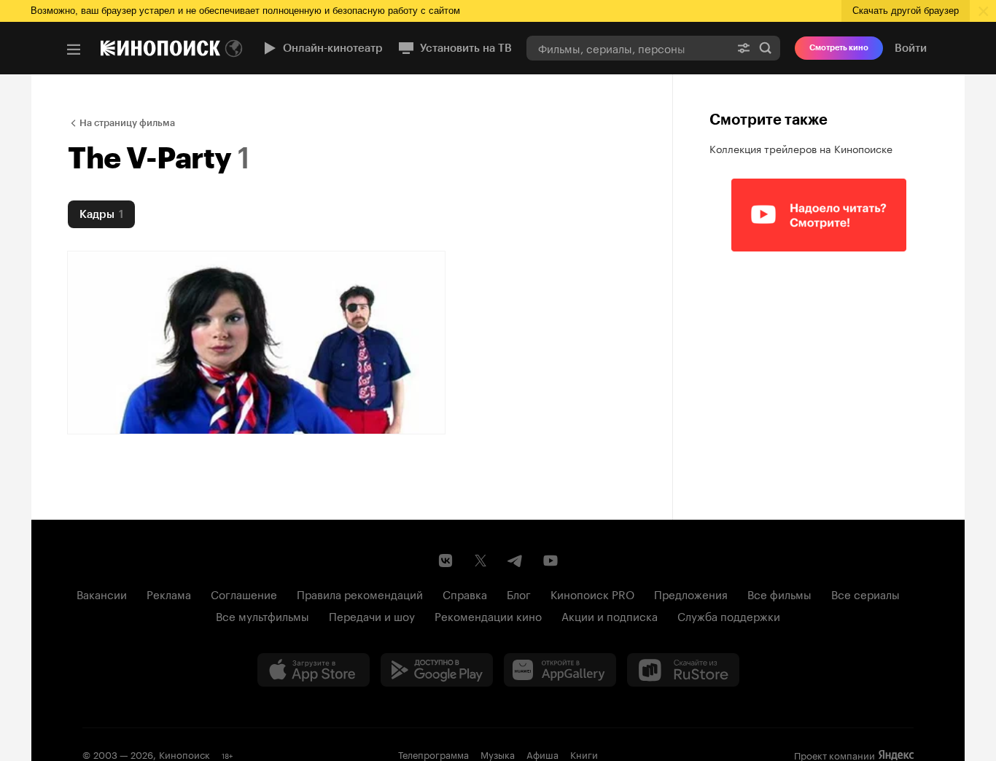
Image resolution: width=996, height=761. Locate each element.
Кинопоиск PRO (592, 593)
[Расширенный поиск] (744, 48)
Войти (911, 48)
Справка (465, 593)
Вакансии (102, 593)
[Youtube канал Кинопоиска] (550, 560)
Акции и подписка (609, 615)
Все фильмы (779, 593)
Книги (584, 753)
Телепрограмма (433, 753)
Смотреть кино (838, 47)
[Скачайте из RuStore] (683, 670)
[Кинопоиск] (160, 48)
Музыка (498, 753)
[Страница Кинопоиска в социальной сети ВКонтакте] (445, 560)
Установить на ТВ (466, 48)
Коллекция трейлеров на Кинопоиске (800, 148)
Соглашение (244, 593)
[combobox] (627, 48)
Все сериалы (865, 593)
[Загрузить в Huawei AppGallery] (560, 670)
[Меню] (73, 49)
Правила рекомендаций (360, 593)
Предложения (691, 593)
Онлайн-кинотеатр (333, 48)
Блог (519, 593)
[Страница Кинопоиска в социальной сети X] (480, 560)
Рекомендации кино (488, 615)
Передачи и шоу (372, 615)
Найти (766, 48)
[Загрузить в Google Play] (437, 670)
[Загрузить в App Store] (313, 670)
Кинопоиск (184, 753)
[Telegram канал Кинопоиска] (515, 560)
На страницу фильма (127, 122)
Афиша (542, 753)
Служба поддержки (728, 615)
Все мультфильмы (262, 615)
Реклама (169, 593)
